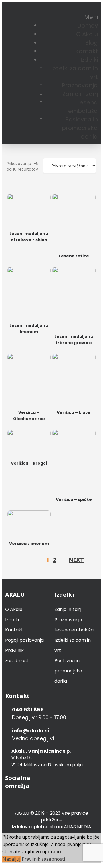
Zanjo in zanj (80, 94)
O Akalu (87, 34)
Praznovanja (80, 85)
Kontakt (86, 51)
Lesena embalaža (74, 630)
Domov (87, 26)
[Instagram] (90, 9)
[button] (91, 17)
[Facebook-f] (80, 9)
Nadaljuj (11, 859)
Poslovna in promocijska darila (80, 128)
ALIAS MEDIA (77, 826)
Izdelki (89, 60)
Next (76, 560)
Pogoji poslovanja (24, 640)
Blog (91, 43)
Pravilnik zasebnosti (43, 859)
